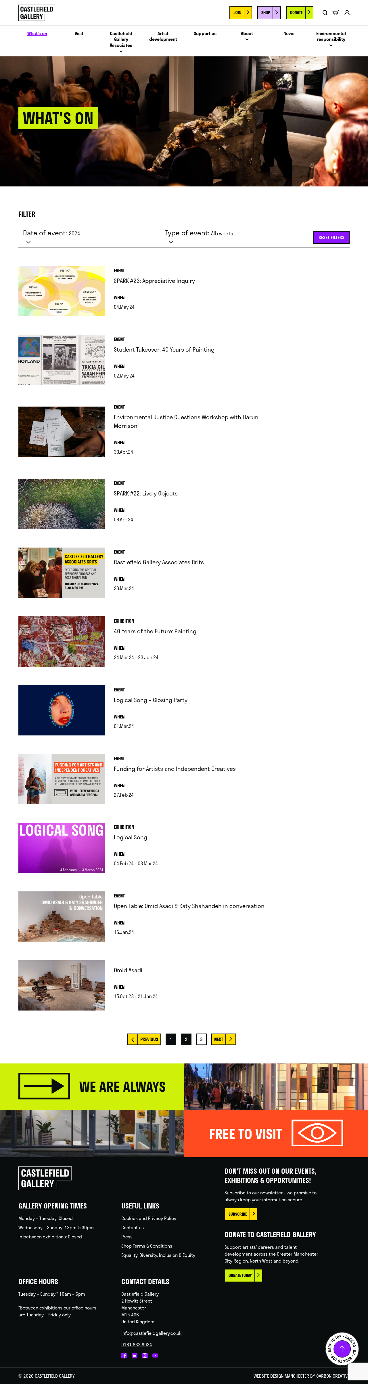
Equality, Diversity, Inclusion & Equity (158, 1255)
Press (127, 1236)
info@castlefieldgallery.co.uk (151, 1333)
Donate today (240, 1275)
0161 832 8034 (136, 1344)
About (247, 33)
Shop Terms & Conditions (146, 1245)
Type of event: (199, 233)
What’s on (37, 33)
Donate (296, 12)
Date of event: (51, 233)
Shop (265, 12)
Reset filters (331, 237)
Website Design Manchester (281, 1375)
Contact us (132, 1227)
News (288, 33)
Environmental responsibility (331, 36)
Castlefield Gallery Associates (121, 39)
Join (237, 12)
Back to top (342, 1349)
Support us (205, 33)
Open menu (121, 53)
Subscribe (238, 1214)
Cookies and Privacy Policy (148, 1218)
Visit (79, 33)
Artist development (163, 36)
